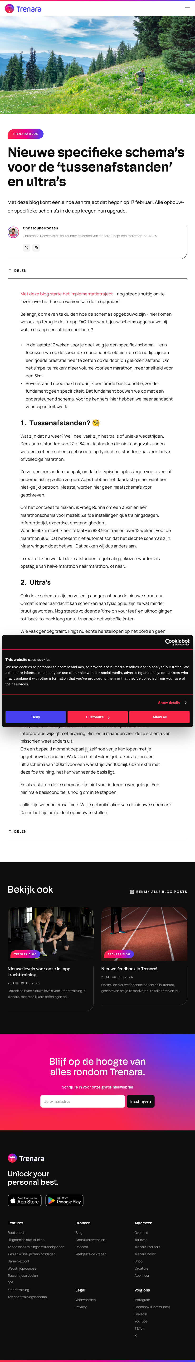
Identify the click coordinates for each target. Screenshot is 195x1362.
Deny (35, 717)
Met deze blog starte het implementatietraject (66, 294)
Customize (95, 717)
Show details (169, 703)
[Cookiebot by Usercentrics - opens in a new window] (169, 642)
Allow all (159, 717)
